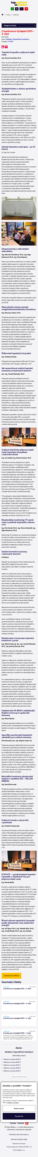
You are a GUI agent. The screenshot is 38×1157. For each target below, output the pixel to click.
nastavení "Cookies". (13, 1102)
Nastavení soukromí (19, 1143)
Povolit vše (19, 1116)
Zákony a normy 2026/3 (12, 1059)
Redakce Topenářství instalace (17, 39)
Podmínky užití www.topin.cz (19, 1134)
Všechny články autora (19, 1076)
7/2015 (10, 41)
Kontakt (21, 1123)
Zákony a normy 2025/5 (12, 1071)
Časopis (13, 1123)
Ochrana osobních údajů (19, 1139)
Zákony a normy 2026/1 (11, 1065)
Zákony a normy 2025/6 (12, 1068)
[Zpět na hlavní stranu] (19, 3)
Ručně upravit (19, 1108)
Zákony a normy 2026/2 (12, 1062)
